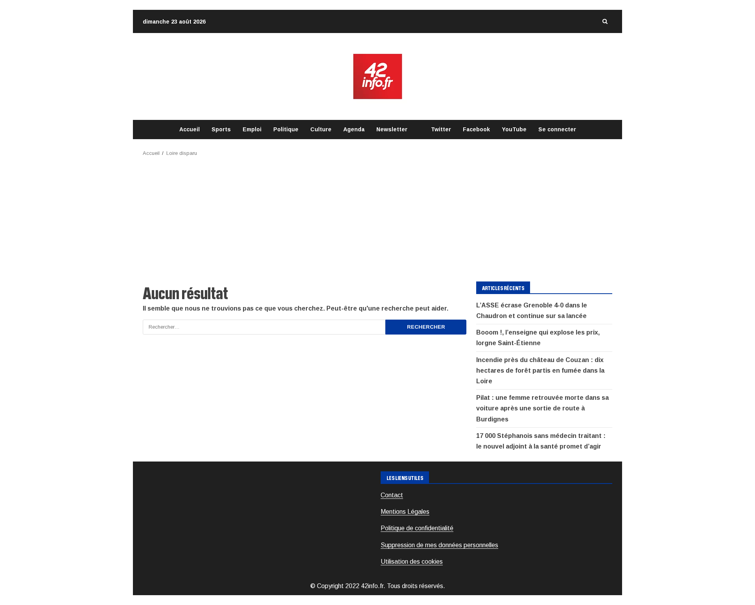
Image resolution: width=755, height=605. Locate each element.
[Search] (605, 21)
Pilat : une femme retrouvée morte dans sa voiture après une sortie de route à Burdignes (542, 408)
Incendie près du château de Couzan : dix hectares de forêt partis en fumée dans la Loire (540, 370)
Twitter (441, 129)
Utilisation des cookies (412, 561)
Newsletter (391, 129)
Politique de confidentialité (417, 528)
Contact (392, 495)
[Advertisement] (377, 217)
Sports (221, 129)
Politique (285, 129)
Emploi (252, 129)
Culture (320, 129)
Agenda (354, 129)
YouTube (514, 129)
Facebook (476, 129)
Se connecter (557, 129)
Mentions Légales (405, 511)
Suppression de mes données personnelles (439, 545)
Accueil (189, 129)
